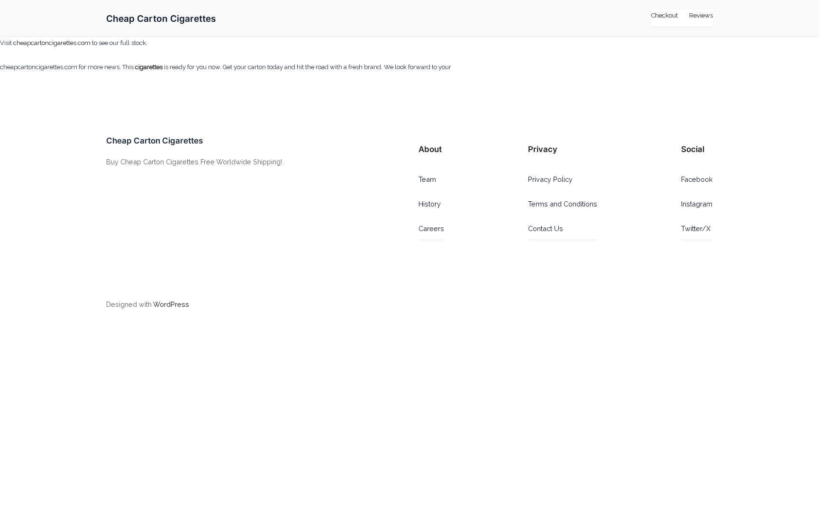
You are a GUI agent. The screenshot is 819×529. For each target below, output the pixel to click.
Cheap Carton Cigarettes (161, 18)
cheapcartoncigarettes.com (52, 42)
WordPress (171, 304)
